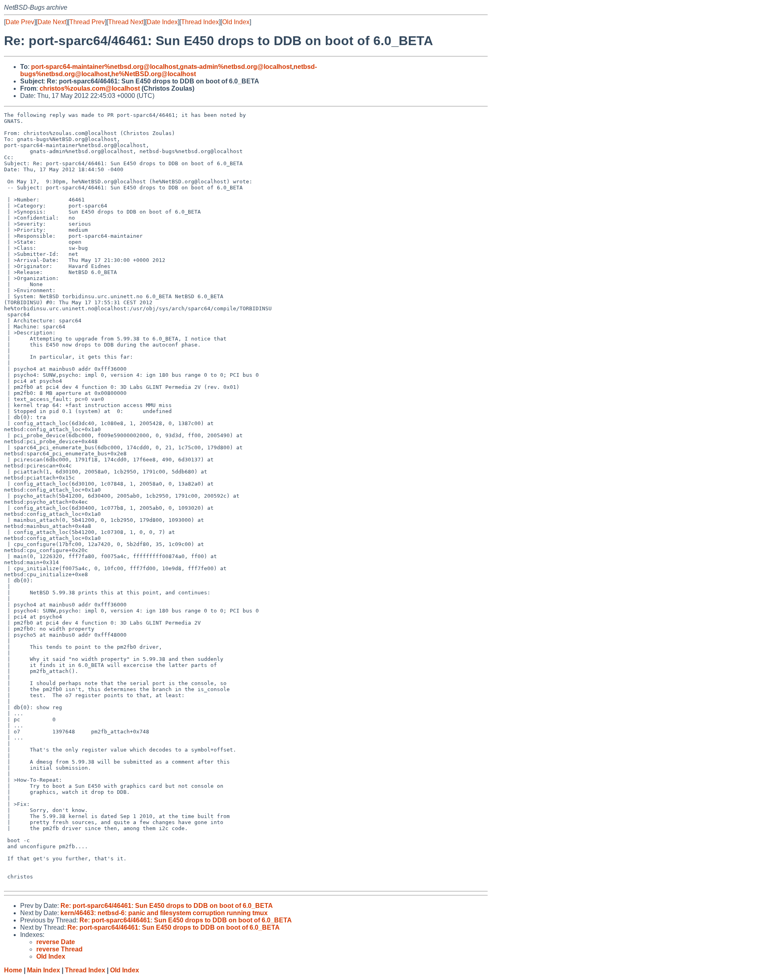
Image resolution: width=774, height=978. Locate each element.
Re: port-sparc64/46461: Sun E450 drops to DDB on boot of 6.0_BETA (166, 905)
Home (13, 970)
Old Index (236, 22)
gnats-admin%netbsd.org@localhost (236, 66)
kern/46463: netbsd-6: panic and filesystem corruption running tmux (164, 912)
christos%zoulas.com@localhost (90, 88)
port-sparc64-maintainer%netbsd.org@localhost (104, 66)
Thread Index (200, 22)
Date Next (51, 22)
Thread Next (126, 22)
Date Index (162, 22)
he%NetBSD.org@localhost (153, 74)
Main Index (43, 970)
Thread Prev (87, 22)
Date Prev (20, 22)
